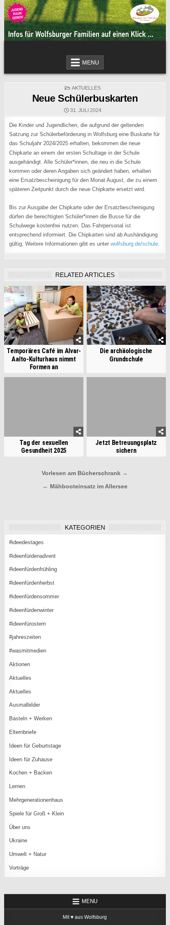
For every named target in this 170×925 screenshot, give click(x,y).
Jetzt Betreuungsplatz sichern (126, 446)
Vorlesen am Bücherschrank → (85, 473)
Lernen (17, 786)
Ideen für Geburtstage (35, 746)
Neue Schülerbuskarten (85, 98)
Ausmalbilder (24, 705)
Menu (90, 62)
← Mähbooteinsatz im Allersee (85, 486)
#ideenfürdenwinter (31, 610)
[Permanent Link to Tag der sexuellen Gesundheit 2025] (43, 407)
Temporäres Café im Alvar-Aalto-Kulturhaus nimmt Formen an (44, 358)
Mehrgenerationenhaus (36, 800)
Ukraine (18, 840)
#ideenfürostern (27, 624)
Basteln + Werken (30, 718)
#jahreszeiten (25, 637)
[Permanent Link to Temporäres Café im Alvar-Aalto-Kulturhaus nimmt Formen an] (43, 315)
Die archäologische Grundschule (126, 355)
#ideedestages (26, 542)
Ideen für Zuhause (30, 759)
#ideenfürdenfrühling (33, 569)
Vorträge (19, 868)
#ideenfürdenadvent (32, 556)
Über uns (20, 827)
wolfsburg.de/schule (134, 244)
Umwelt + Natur (27, 854)
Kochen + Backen (30, 773)
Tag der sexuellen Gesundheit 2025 (43, 446)
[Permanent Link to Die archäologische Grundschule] (126, 315)
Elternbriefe (22, 732)
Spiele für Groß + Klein (36, 813)
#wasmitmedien (27, 651)
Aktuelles (86, 88)
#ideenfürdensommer (34, 596)
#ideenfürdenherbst (31, 583)
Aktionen (19, 664)
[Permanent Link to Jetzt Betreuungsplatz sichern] (126, 407)
